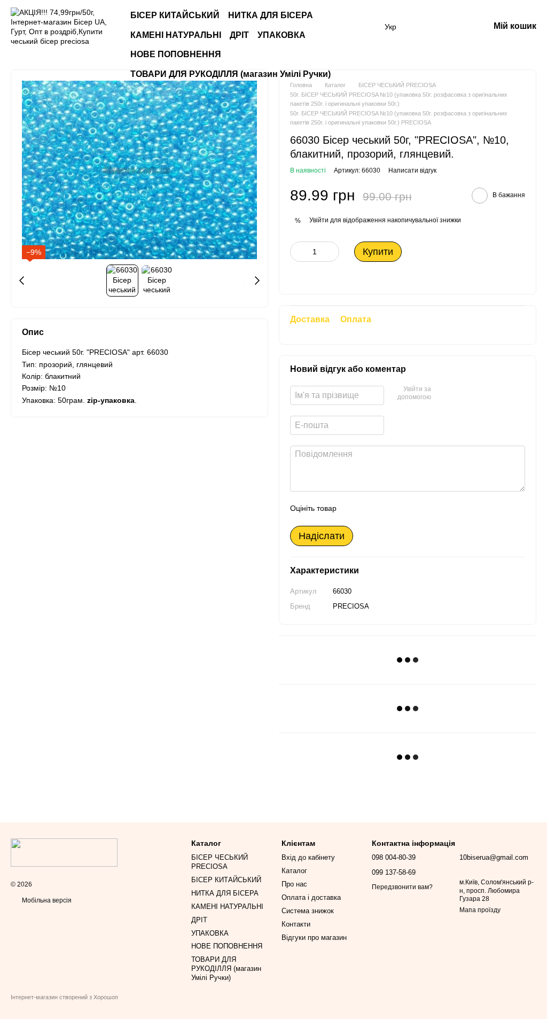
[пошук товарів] (363, 35)
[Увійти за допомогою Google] (460, 393)
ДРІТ (239, 35)
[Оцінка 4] (405, 508)
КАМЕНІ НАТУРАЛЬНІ (175, 35)
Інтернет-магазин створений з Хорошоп (64, 997)
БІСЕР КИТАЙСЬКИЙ (175, 15)
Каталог (294, 871)
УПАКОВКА (281, 35)
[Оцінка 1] (354, 508)
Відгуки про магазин (314, 938)
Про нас (294, 884)
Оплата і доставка (311, 897)
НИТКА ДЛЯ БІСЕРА (270, 15)
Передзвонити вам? (402, 887)
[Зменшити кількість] (298, 251)
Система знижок (308, 911)
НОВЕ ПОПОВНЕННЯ (175, 54)
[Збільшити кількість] (331, 251)
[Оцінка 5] (422, 508)
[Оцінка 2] (371, 508)
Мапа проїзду (480, 910)
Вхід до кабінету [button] (308, 857)
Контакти (296, 924)
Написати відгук (412, 170)
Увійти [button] (319, 220)
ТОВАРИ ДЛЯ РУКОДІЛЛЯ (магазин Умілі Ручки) (230, 74)
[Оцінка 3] (388, 508)
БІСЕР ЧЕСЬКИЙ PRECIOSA (219, 861)
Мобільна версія (46, 900)
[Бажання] (425, 26)
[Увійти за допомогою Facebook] (442, 393)
